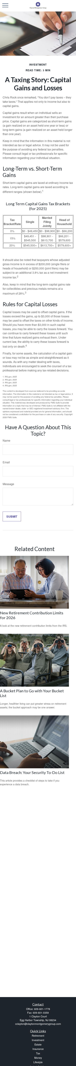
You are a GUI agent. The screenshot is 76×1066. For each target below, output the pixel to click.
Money (38, 1057)
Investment (38, 1040)
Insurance (38, 1049)
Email (6, 462)
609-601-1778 (42, 1009)
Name (6, 440)
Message (8, 484)
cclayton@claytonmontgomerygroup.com (38, 1024)
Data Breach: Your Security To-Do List (32, 772)
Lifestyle (38, 1062)
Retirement (38, 1035)
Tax (38, 1053)
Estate (38, 1044)
